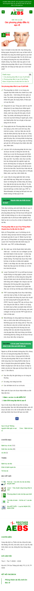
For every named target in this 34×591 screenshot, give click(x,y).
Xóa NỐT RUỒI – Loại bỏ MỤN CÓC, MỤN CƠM (19, 507)
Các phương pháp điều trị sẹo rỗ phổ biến (17, 77)
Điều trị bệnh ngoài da (8, 467)
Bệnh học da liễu (6, 464)
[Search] (3, 11)
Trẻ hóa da (4, 471)
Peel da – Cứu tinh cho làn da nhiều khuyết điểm (18, 483)
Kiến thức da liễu (17, 20)
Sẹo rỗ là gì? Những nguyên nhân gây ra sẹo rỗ (9, 428)
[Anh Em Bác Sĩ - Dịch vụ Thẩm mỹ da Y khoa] (17, 12)
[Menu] (30, 11)
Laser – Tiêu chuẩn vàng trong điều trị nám (19, 489)
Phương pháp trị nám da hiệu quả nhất (19, 494)
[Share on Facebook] (17, 418)
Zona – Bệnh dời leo (26, 428)
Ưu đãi (3, 453)
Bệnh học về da (6, 445)
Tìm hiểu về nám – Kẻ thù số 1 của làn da (19, 501)
